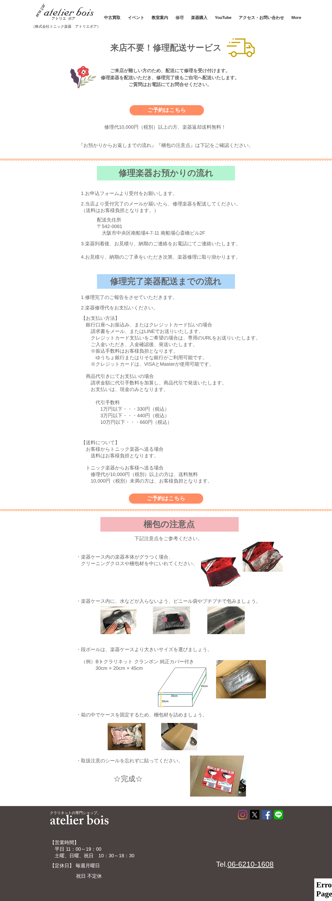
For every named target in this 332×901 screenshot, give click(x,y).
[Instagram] (242, 814)
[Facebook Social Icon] (266, 814)
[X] (254, 814)
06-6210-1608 (250, 864)
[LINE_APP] (278, 814)
